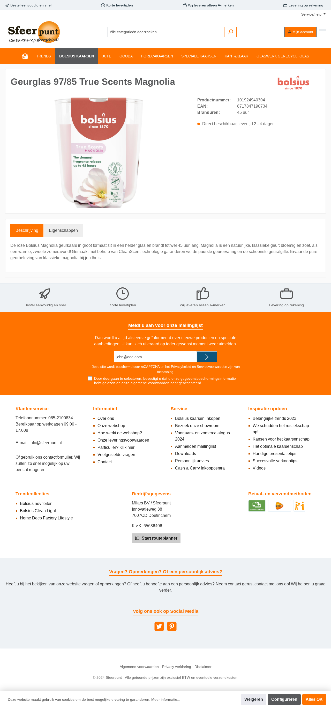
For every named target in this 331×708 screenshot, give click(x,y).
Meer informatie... (165, 699)
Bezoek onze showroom (197, 425)
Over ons (105, 418)
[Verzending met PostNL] (279, 505)
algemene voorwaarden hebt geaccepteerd (166, 383)
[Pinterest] (172, 626)
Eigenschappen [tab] (63, 230)
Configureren (284, 699)
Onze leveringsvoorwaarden (123, 440)
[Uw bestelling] (322, 30)
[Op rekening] (257, 505)
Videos (259, 468)
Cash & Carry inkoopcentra (200, 468)
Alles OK (314, 699)
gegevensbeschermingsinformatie (208, 378)
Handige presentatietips (274, 453)
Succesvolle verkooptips (275, 461)
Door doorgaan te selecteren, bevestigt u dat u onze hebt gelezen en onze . (165, 380)
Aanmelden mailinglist (195, 446)
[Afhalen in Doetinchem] (299, 505)
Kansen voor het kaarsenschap (281, 439)
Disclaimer (203, 667)
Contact (104, 462)
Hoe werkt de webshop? (119, 433)
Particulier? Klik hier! (116, 447)
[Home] (25, 56)
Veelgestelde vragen (116, 454)
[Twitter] (159, 626)
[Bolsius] (294, 82)
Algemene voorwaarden (139, 667)
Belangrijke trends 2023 (274, 418)
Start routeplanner (159, 538)
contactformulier (57, 457)
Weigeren (253, 699)
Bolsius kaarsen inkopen (197, 418)
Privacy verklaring (176, 667)
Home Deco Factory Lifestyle (46, 518)
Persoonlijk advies (192, 461)
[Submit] (207, 356)
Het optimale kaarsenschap (278, 446)
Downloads (185, 453)
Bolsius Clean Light (38, 511)
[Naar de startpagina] (33, 32)
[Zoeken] (230, 32)
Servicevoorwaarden (212, 367)
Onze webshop (111, 425)
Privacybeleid (181, 367)
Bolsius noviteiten (36, 503)
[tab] (26, 230)
